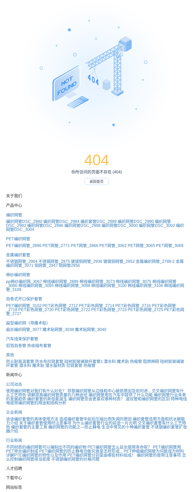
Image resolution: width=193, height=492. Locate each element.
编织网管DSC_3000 (120, 225)
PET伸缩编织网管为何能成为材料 (154, 451)
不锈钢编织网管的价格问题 (75, 459)
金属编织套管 (18, 255)
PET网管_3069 (169, 245)
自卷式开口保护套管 (24, 299)
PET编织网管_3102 (23, 306)
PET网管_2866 (84, 245)
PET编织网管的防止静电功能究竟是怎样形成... (81, 451)
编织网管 (14, 215)
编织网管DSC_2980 (24, 221)
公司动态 (14, 384)
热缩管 (136, 361)
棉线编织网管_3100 (109, 285)
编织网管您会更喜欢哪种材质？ (96, 399)
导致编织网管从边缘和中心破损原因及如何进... (109, 391)
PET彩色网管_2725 (145, 310)
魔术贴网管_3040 (90, 329)
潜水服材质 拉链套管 (63, 365)
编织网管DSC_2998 (82, 225)
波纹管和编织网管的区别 (148, 399)
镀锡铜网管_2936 (86, 261)
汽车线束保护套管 (22, 339)
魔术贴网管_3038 (58, 329)
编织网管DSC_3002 (157, 225)
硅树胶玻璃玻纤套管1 (83, 361)
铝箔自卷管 (16, 345)
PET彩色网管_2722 (72, 310)
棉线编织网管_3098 (72, 285)
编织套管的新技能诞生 (47, 399)
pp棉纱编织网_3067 (24, 281)
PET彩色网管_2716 (133, 306)
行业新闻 (14, 440)
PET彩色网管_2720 (36, 310)
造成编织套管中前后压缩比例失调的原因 (95, 419)
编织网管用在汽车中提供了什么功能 (120, 395)
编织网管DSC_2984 (61, 221)
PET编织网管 (18, 239)
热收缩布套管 (39, 345)
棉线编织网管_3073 (97, 281)
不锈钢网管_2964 (21, 261)
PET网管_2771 (56, 245)
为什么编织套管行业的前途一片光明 (104, 423)
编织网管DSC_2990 (136, 221)
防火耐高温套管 (20, 361)
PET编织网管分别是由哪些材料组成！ (101, 455)
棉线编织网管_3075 (133, 281)
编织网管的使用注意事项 (159, 455)
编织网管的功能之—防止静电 (74, 427)
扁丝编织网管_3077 (23, 329)
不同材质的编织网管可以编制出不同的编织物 (46, 447)
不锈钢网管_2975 (54, 261)
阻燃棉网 (151, 361)
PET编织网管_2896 (23, 245)
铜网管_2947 (46, 265)
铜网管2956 (69, 265)
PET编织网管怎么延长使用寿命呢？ (119, 447)
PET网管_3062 (113, 245)
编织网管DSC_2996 (45, 225)
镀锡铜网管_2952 (119, 261)
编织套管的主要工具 (29, 427)
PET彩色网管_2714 (96, 306)
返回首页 (96, 181)
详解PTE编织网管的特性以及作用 (36, 455)
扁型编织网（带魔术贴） (28, 323)
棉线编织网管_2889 (60, 281)
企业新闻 (14, 412)
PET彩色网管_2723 (109, 310)
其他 (10, 355)
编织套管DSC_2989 (98, 221)
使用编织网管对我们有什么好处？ (36, 391)
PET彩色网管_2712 (60, 306)
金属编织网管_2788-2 (155, 261)
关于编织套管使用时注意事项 (45, 423)
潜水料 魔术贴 (116, 361)
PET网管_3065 (141, 245)
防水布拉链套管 (49, 361)
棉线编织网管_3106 (145, 285)
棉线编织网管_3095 (36, 285)
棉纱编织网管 (18, 275)
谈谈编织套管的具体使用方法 (32, 419)
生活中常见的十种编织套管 (126, 427)
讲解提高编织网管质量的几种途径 (57, 395)
